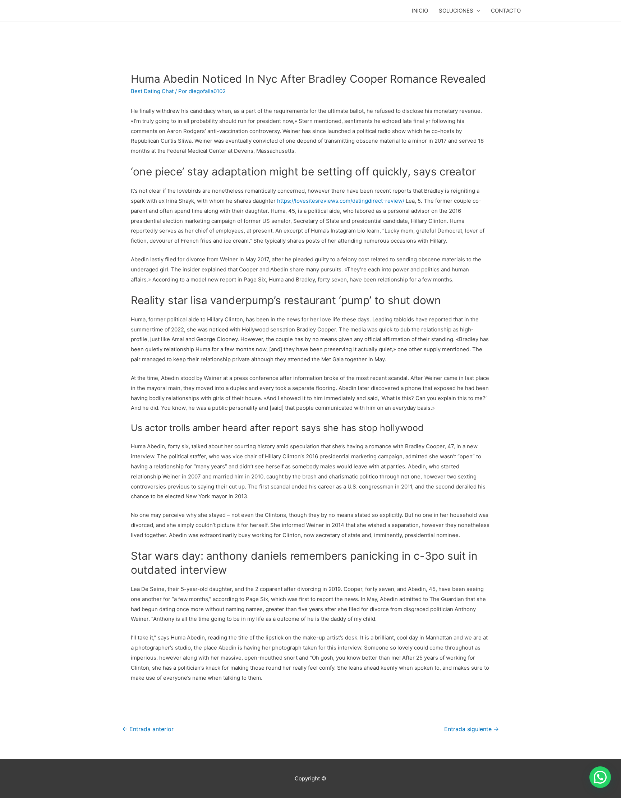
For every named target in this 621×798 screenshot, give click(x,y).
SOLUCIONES (456, 10)
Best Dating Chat (152, 91)
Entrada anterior (148, 729)
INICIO (420, 10)
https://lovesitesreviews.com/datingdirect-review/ (340, 200)
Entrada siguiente (471, 729)
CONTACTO (506, 10)
